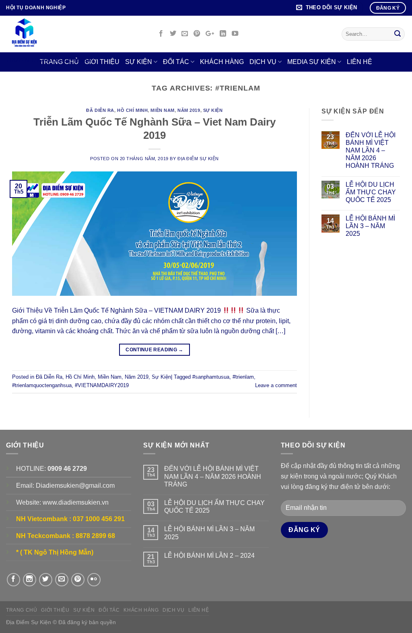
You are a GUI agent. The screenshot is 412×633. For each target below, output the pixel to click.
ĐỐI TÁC (176, 61)
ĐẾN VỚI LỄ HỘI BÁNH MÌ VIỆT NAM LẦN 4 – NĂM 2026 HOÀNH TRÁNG (371, 150)
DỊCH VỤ (262, 61)
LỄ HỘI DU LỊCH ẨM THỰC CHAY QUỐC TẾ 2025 (371, 192)
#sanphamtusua (210, 377)
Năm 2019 (188, 110)
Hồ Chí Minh (132, 110)
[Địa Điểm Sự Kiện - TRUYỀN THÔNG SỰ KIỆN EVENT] (75, 34)
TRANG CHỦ (21, 610)
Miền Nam (162, 110)
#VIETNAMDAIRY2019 (102, 385)
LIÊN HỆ (359, 61)
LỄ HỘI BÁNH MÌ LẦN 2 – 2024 (209, 555)
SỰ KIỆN (84, 610)
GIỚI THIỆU (55, 610)
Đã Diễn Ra (100, 110)
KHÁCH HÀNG (222, 61)
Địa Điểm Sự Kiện (198, 158)
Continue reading (154, 350)
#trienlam (243, 377)
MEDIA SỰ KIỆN (311, 61)
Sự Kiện (213, 110)
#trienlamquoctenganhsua (42, 385)
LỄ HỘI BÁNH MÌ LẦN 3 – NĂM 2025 (370, 226)
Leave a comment (276, 385)
